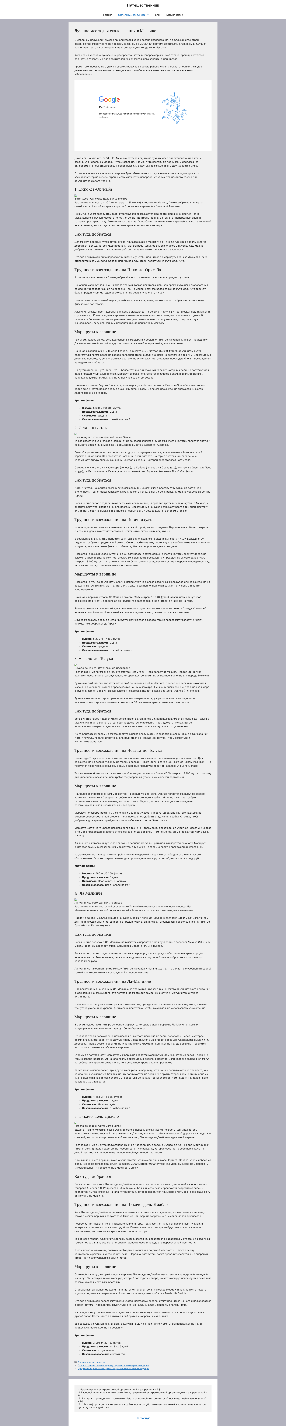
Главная (107, 14)
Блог (157, 14)
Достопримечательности (132, 14)
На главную (143, 1418)
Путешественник (143, 5)
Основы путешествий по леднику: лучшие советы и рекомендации (113, 1365)
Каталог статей (174, 14)
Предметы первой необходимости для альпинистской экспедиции (113, 1368)
